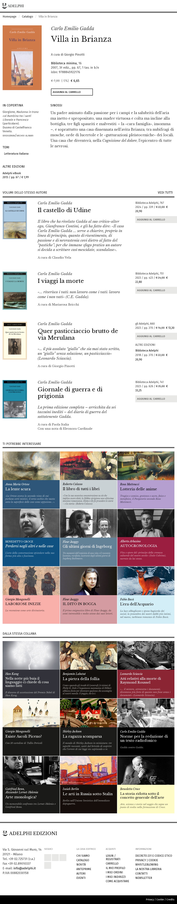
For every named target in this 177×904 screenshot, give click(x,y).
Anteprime (83, 869)
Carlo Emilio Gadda (72, 28)
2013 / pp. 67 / (16, 175)
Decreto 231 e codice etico (153, 855)
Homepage (9, 16)
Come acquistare (117, 881)
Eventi (81, 878)
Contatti (141, 873)
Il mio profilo (115, 868)
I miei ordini (114, 872)
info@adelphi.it (24, 868)
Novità (81, 864)
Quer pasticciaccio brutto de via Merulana (78, 334)
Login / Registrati (113, 857)
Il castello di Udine (64, 210)
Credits (170, 899)
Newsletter (143, 878)
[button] (164, 28)
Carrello (112, 863)
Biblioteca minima (64, 63)
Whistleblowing (146, 864)
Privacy (140, 860)
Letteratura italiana (16, 153)
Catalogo (27, 16)
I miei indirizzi (116, 877)
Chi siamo (83, 855)
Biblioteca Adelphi (146, 350)
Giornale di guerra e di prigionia (70, 392)
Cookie (153, 860)
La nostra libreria (148, 869)
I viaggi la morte (61, 280)
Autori (81, 873)
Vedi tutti (166, 192)
